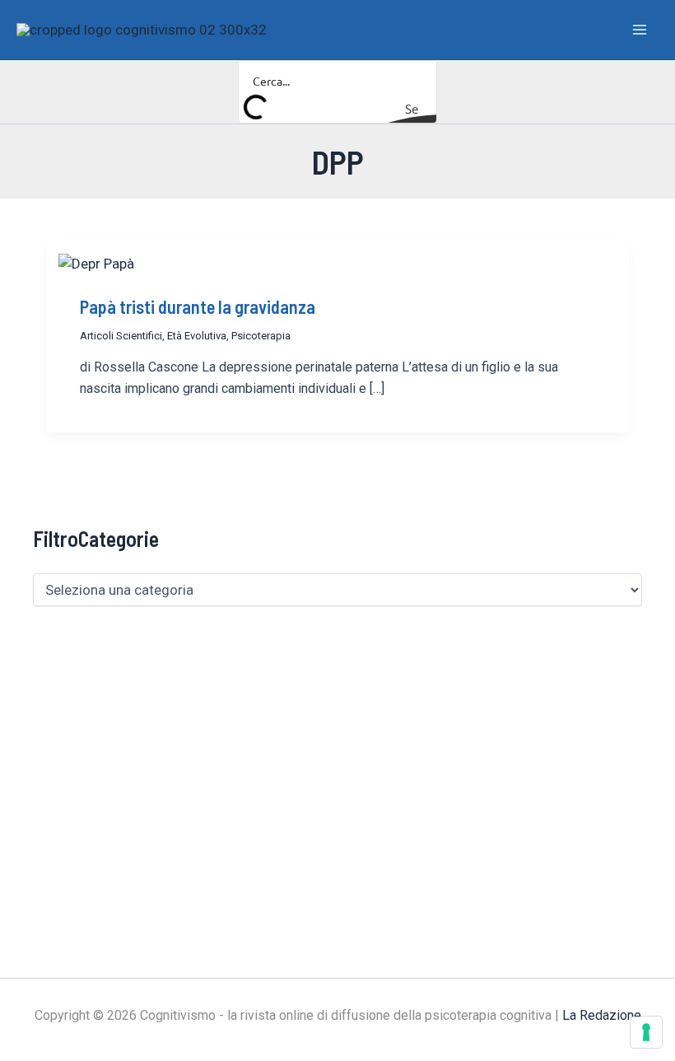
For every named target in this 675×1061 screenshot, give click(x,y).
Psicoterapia (261, 336)
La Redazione (601, 1015)
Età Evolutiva (196, 336)
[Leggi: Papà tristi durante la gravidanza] (96, 263)
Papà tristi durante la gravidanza (197, 306)
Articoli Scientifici (121, 336)
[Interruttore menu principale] (640, 30)
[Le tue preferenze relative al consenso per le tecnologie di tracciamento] (646, 1032)
